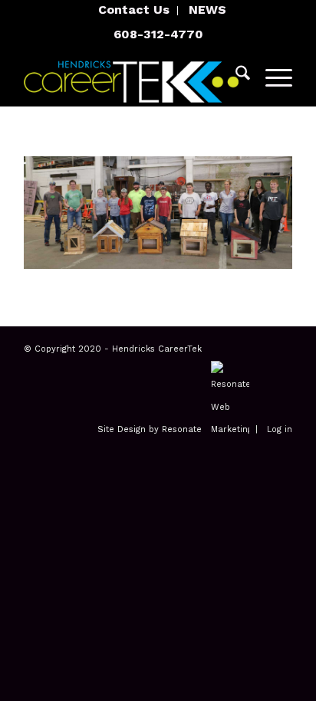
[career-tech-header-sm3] (131, 75)
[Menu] (271, 75)
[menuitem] (134, 10)
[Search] (235, 75)
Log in (279, 429)
